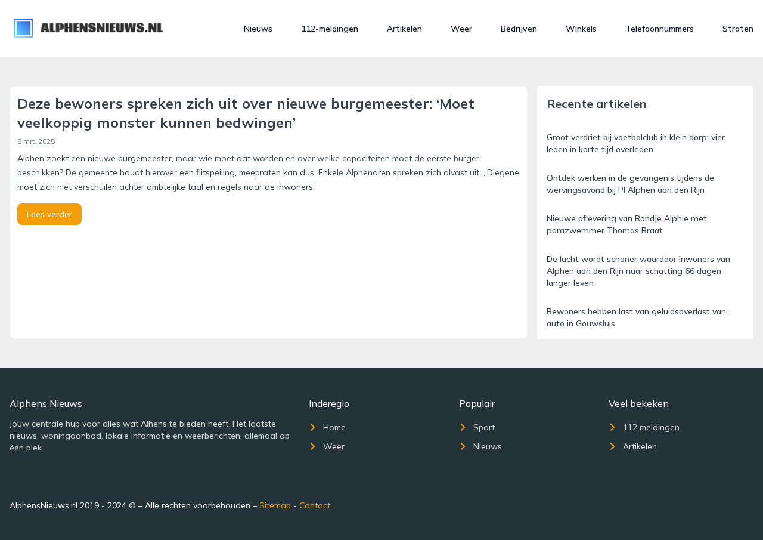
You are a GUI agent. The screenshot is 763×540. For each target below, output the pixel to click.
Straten (737, 28)
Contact (314, 505)
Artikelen (404, 28)
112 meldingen (651, 427)
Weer (461, 28)
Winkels (581, 28)
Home (334, 427)
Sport (484, 427)
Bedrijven (519, 28)
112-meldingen (329, 28)
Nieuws (258, 28)
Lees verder (49, 214)
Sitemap (275, 505)
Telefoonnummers (659, 28)
